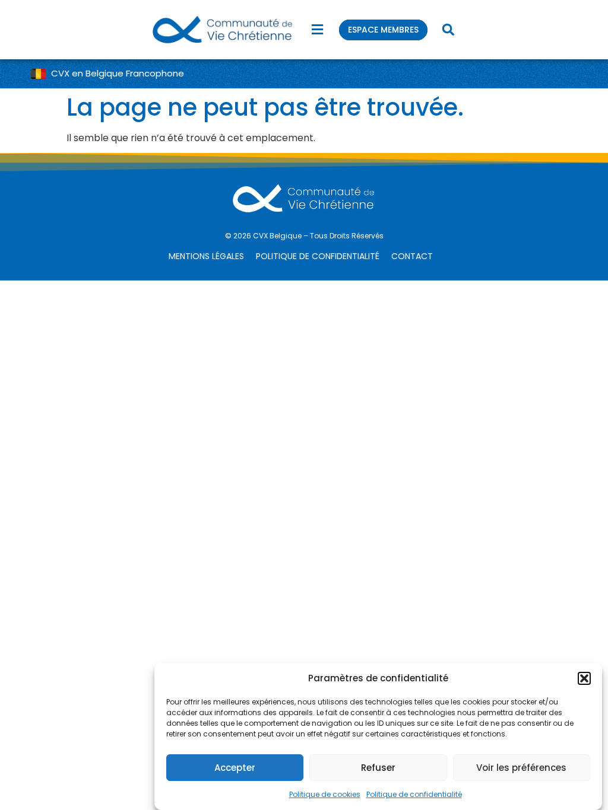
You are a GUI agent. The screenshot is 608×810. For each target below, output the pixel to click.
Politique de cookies (324, 794)
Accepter (234, 767)
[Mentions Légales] (209, 256)
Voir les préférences (521, 767)
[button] (584, 678)
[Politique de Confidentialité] (320, 256)
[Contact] (415, 256)
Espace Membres (383, 30)
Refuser (378, 767)
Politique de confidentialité (414, 794)
